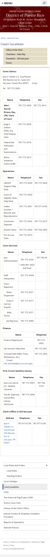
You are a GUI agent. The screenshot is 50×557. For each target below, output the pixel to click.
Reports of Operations (14, 522)
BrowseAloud (19, 549)
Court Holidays (10, 481)
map (35, 83)
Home (3, 38)
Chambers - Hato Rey (15, 54)
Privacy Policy (8, 549)
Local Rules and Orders (14, 465)
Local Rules (12, 470)
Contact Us (14, 542)
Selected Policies (11, 527)
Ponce (9, 62)
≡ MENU (7, 3)
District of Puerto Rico (25, 15)
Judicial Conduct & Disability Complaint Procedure (21, 515)
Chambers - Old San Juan (17, 58)
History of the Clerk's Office (16, 508)
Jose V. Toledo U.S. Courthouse (9, 426)
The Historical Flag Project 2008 (18, 497)
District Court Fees (12, 502)
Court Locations (11, 486)
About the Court (13, 38)
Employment (25, 542)
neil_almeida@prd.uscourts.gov (18, 363)
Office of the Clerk (14, 50)
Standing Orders (14, 476)
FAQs (6, 492)
